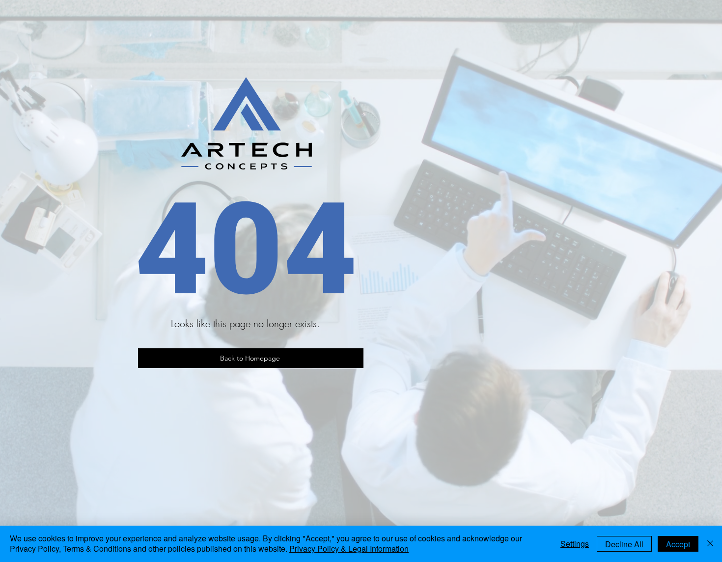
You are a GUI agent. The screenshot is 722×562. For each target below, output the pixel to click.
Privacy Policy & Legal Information (349, 548)
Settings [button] (574, 543)
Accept (678, 544)
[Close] (710, 544)
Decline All (624, 544)
